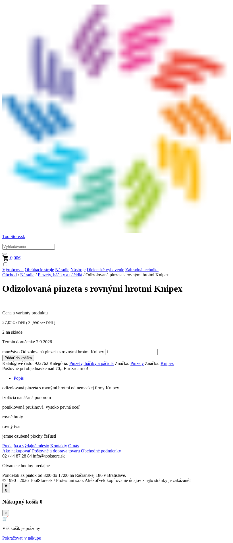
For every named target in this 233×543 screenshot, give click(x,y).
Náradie (62, 269)
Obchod (9, 274)
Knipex (167, 363)
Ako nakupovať (16, 450)
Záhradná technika (142, 269)
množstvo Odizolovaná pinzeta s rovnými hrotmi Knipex (53, 351)
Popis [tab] (19, 378)
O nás (73, 445)
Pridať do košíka (18, 358)
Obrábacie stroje (39, 269)
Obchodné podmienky (101, 450)
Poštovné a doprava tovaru (56, 450)
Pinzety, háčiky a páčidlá (60, 274)
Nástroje (78, 269)
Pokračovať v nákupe (21, 538)
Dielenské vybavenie (105, 269)
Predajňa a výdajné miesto (25, 445)
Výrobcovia (13, 269)
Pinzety (137, 363)
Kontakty (58, 445)
